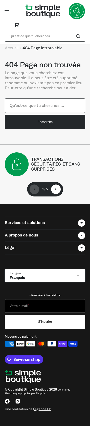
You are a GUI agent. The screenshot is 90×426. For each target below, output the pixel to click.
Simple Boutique (36, 389)
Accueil (11, 48)
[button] (6, 11)
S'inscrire (45, 322)
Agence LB (42, 409)
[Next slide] (56, 189)
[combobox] (45, 36)
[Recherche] (79, 36)
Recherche (45, 122)
